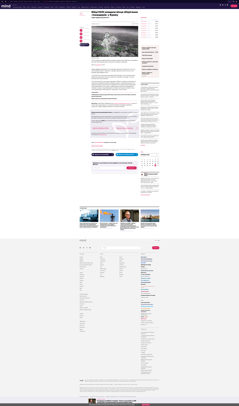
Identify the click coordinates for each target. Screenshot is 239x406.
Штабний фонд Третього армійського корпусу (146, 373)
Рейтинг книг (143, 324)
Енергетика (33, 7)
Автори (81, 317)
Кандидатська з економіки (146, 320)
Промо (81, 305)
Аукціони (35, 1)
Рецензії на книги (144, 297)
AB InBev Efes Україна (145, 340)
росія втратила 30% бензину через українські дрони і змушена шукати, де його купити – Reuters (150, 96)
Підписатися (234, 5)
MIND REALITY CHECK (146, 264)
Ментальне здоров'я (145, 276)
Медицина (138, 7)
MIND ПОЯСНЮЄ (145, 289)
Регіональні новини (17, 7)
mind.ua (124, 384)
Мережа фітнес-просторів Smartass (146, 360)
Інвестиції (40, 7)
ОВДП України (144, 17)
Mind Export (143, 272)
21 (152, 163)
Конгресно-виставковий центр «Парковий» (147, 357)
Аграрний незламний (147, 66)
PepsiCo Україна (144, 344)
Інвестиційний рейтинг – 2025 (150, 52)
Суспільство (107, 7)
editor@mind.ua (102, 134)
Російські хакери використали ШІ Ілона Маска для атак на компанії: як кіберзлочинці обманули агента (150, 120)
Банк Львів (143, 350)
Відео (81, 282)
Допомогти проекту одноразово (125, 128)
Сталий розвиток (145, 291)
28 (152, 165)
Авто (128, 7)
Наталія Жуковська (99, 142)
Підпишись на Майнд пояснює (126, 154)
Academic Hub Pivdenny (146, 342)
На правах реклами (84, 294)
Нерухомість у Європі (146, 278)
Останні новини (144, 84)
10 (141, 161)
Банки (52, 7)
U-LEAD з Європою (145, 274)
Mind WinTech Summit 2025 (147, 270)
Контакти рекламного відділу (86, 264)
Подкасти (26, 1)
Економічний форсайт (146, 282)
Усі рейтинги (144, 76)
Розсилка (82, 268)
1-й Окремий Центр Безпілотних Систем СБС (147, 336)
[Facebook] (220, 5)
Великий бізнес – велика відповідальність (146, 314)
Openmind (21, 1)
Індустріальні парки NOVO (146, 354)
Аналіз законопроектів (145, 293)
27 (149, 165)
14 (152, 161)
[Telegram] (225, 5)
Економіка (118, 7)
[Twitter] (222, 5)
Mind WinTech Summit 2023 (147, 306)
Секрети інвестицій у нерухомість (145, 311)
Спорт (143, 7)
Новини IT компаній (84, 307)
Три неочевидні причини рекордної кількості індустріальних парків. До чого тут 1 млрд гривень (150, 187)
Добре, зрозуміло (145, 404)
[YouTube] (227, 5)
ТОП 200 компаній (147, 55)
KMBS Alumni (68, 1)
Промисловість (93, 7)
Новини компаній (83, 296)
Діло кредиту (144, 257)
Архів (39, 1)
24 (142, 165)
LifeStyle (68, 7)
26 (147, 165)
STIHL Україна (144, 348)
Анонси (30, 1)
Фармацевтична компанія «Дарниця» (146, 368)
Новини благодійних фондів (85, 309)
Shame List (143, 284)
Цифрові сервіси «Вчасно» (146, 370)
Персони (81, 313)
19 (147, 163)
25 (144, 165)
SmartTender (143, 346)
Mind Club (46, 1)
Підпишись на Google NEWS (102, 154)
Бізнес (28, 7)
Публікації (16, 1)
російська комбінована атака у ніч (122, 103)
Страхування (46, 7)
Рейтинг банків (144, 268)
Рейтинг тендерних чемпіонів (150, 69)
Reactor (81, 329)
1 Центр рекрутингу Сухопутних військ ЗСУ (147, 333)
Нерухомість (62, 7)
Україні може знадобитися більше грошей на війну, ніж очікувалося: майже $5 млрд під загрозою (149, 141)
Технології (74, 7)
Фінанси (113, 7)
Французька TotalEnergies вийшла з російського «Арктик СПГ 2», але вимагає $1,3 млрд (150, 108)
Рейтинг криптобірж (147, 58)
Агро (79, 7)
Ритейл (123, 7)
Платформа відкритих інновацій (148, 295)
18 (144, 163)
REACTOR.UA (74, 1)
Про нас (81, 257)
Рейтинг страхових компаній (147, 322)
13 (149, 161)
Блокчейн (132, 7)
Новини (11, 1)
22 (155, 163)
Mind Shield (82, 327)
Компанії (81, 315)
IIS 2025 (143, 266)
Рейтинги (81, 278)
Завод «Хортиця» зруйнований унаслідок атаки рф (104, 98)
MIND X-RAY (144, 318)
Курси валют (82, 323)
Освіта (56, 7)
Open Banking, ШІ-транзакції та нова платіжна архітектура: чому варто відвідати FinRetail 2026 (150, 114)
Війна (24, 7)
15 (155, 161)
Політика (100, 7)
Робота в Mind (83, 266)
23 (158, 163)
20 (150, 163)
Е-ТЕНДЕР (143, 352)
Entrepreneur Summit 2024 (147, 304)
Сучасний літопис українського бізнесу (148, 287)
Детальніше (138, 404)
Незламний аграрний (145, 308)
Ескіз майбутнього (145, 280)
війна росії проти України (97, 146)
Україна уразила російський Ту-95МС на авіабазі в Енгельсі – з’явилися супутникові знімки (149, 125)
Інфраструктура (85, 7)
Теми (81, 290)
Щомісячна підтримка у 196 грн (101, 128)
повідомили (99, 64)
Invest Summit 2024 (145, 302)
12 (147, 161)
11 (144, 161)
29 (155, 165)
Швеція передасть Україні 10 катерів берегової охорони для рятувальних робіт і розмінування (150, 131)
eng (15, 4)
